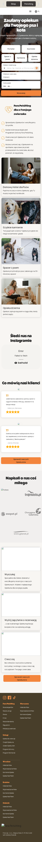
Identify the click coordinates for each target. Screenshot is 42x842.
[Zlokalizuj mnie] (37, 68)
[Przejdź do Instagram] (4, 697)
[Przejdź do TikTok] (14, 697)
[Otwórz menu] (30, 11)
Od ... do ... (7, 86)
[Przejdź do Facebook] (9, 697)
